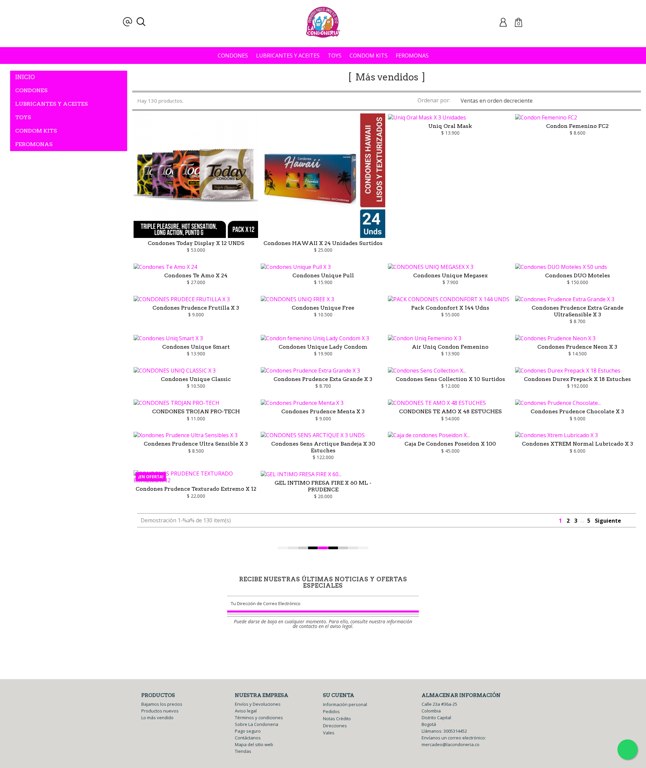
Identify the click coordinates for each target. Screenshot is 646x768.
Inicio (25, 77)
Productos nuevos (160, 711)
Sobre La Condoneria (256, 724)
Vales (328, 733)
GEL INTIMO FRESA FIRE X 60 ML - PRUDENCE (323, 486)
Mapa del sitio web (254, 744)
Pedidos (331, 711)
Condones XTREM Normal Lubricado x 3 (577, 444)
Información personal (345, 704)
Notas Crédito (337, 718)
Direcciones (335, 726)
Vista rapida (196, 213)
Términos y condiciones (259, 717)
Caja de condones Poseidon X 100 (450, 444)
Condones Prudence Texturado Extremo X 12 (196, 489)
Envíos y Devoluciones (258, 704)
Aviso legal (246, 711)
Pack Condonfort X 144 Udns (450, 308)
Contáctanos (248, 738)
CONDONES (233, 55)
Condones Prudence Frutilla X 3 (195, 308)
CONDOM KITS (369, 55)
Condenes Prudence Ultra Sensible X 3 (196, 444)
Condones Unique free (323, 308)
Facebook (315, 648)
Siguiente (612, 520)
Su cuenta (338, 695)
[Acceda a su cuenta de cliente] (503, 22)
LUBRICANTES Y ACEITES (288, 55)
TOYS (335, 55)
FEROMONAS (412, 55)
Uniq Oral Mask (450, 126)
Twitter (327, 648)
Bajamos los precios (161, 704)
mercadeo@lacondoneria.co (450, 744)
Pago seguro (248, 731)
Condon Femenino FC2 (577, 126)
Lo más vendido (157, 717)
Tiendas (243, 751)
